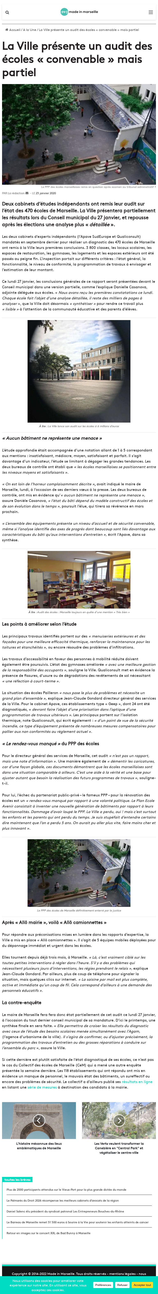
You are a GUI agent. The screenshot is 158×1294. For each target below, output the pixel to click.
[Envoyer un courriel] (27, 193)
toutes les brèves (17, 1179)
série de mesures (42, 1087)
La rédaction (16, 193)
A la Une (29, 29)
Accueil (14, 29)
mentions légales (122, 1273)
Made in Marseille (60, 1273)
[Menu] (151, 13)
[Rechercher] (7, 13)
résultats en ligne (137, 1081)
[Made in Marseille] (79, 12)
